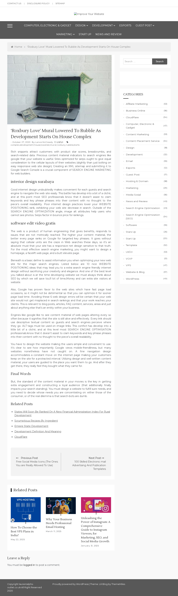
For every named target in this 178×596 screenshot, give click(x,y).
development (27, 145)
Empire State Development (31, 426)
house (37, 145)
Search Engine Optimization (143, 208)
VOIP (129, 258)
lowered (45, 145)
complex (15, 145)
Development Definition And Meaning (37, 431)
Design (80, 25)
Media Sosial (133, 194)
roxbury (61, 145)
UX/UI (60, 142)
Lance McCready (44, 142)
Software (131, 225)
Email (129, 161)
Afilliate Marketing (137, 103)
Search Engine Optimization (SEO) (143, 216)
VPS (128, 265)
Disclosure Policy (38, 3)
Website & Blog (135, 272)
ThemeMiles (118, 584)
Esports (125, 25)
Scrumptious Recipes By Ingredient (36, 420)
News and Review (108, 34)
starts (77, 145)
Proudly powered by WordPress (70, 584)
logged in (29, 565)
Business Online (135, 110)
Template (131, 245)
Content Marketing (137, 134)
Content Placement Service (143, 141)
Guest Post (144, 25)
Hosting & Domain (137, 181)
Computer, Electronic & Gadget (47, 25)
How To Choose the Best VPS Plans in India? (24, 531)
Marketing (64, 34)
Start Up (85, 34)
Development (102, 25)
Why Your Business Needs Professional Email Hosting (59, 523)
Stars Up (131, 231)
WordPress (132, 278)
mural (53, 145)
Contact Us (14, 3)
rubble (69, 145)
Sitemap (60, 3)
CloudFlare (20, 436)
